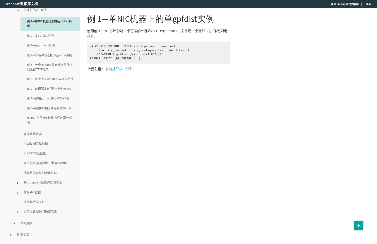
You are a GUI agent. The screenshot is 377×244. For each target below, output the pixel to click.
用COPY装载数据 (35, 153)
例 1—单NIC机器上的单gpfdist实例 (49, 23)
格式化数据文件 (34, 202)
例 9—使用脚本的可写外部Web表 (49, 108)
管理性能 (23, 234)
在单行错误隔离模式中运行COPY (45, 163)
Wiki (368, 4)
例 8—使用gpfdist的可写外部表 (48, 98)
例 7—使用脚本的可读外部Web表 (49, 89)
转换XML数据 (32, 192)
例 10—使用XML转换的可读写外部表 (49, 120)
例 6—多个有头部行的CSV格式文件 (50, 79)
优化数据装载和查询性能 (40, 173)
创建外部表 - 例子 (35, 10)
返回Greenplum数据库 (345, 4)
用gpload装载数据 (36, 143)
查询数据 (26, 223)
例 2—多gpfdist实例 (40, 36)
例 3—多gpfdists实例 (41, 45)
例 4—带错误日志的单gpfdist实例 (49, 55)
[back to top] (358, 225)
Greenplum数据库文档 (20, 4)
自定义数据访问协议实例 (40, 211)
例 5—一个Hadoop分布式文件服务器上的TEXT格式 (50, 67)
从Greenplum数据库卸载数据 (43, 182)
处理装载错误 (33, 134)
